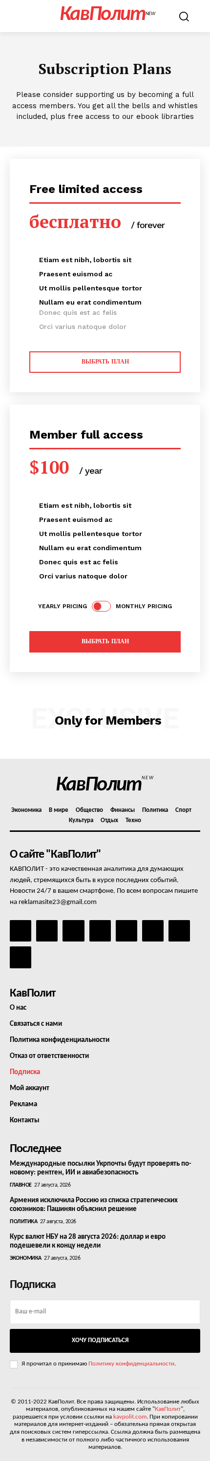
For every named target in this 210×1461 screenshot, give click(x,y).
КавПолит (168, 1409)
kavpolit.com (130, 1417)
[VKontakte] (179, 931)
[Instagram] (47, 931)
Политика (23, 1222)
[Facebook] (20, 931)
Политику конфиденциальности (131, 1364)
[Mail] (73, 931)
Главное (21, 1185)
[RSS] (100, 931)
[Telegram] (126, 931)
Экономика (26, 1258)
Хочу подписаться (100, 1340)
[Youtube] (20, 957)
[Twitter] (153, 931)
